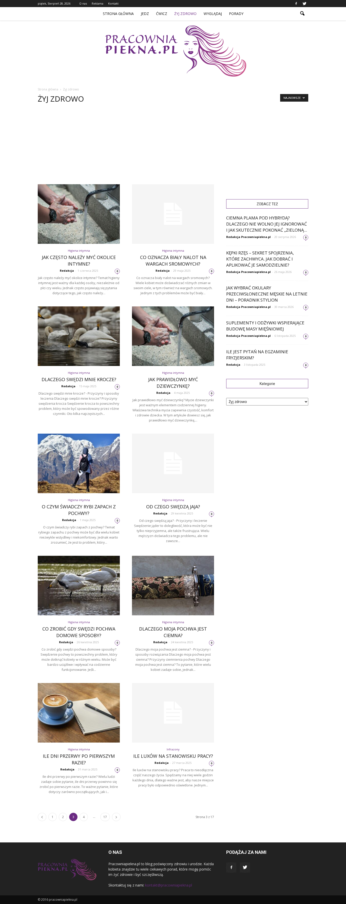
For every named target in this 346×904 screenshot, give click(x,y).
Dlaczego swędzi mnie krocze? (79, 379)
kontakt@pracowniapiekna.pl (168, 885)
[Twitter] (304, 4)
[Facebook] (296, 4)
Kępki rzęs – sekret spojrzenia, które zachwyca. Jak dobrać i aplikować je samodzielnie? (260, 259)
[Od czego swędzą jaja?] (173, 463)
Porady (236, 13)
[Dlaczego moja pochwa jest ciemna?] (173, 585)
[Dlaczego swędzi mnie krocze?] (79, 336)
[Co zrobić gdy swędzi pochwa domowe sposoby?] (79, 585)
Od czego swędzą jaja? (173, 507)
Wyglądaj (213, 13)
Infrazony (173, 749)
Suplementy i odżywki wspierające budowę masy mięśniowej (265, 326)
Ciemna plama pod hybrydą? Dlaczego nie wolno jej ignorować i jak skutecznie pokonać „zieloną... (266, 224)
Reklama (97, 3)
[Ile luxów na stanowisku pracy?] (173, 713)
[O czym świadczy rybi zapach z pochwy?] (79, 463)
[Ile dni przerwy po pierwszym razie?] (79, 713)
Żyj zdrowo (185, 13)
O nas (83, 3)
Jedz (145, 13)
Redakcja (67, 270)
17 (105, 817)
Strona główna (118, 13)
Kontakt (113, 3)
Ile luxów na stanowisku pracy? (173, 756)
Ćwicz (161, 13)
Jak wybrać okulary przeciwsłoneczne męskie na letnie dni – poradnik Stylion (266, 294)
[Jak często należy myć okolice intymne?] (79, 214)
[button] (302, 14)
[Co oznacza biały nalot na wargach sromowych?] (173, 214)
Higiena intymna (79, 250)
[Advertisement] (173, 146)
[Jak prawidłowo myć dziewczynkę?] (173, 336)
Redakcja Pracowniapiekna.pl (248, 237)
